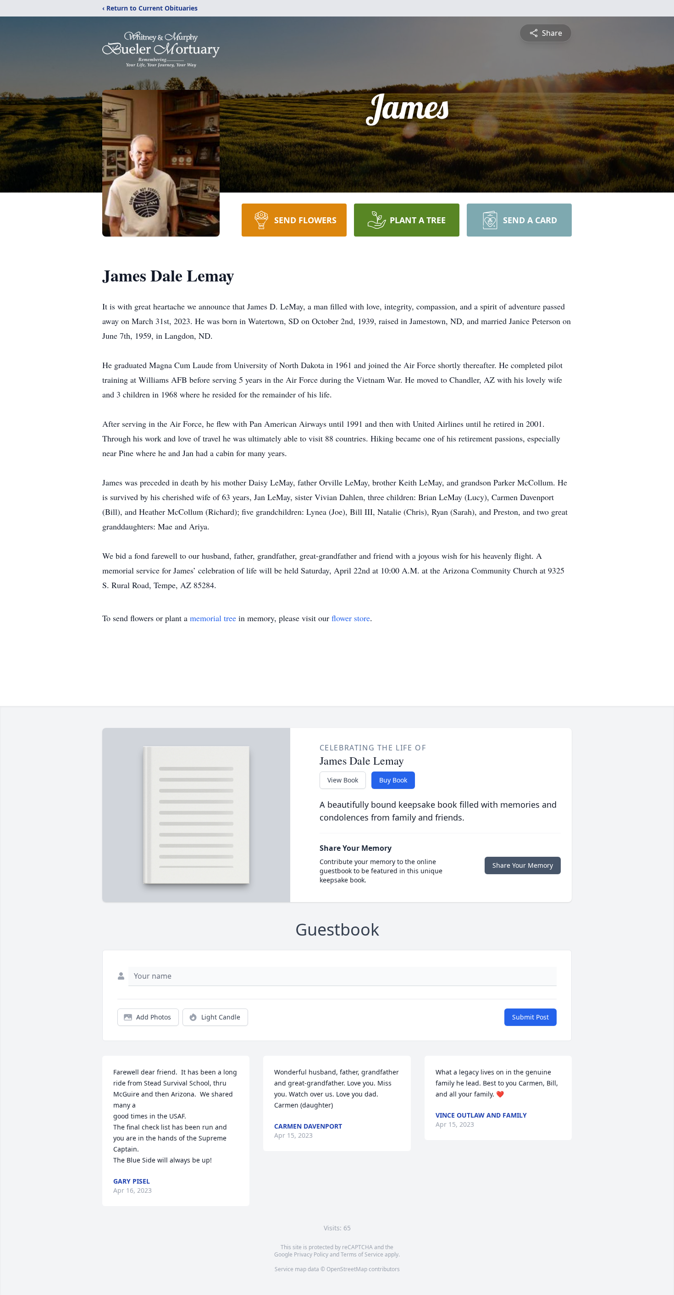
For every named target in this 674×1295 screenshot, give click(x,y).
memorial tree (213, 617)
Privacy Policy (311, 1254)
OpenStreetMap (346, 1269)
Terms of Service (362, 1254)
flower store (350, 617)
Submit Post (530, 1017)
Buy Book (393, 780)
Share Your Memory (522, 865)
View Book (342, 780)
